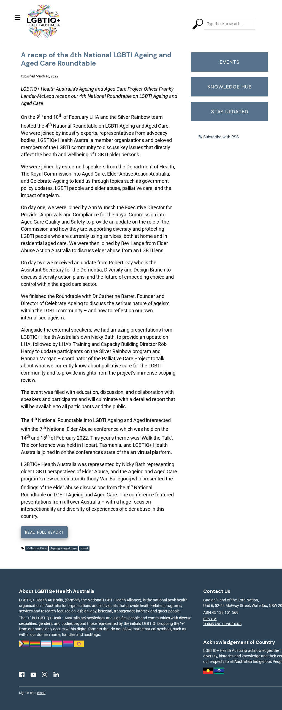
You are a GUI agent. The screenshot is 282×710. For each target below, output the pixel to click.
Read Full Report (44, 532)
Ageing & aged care (63, 548)
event (84, 548)
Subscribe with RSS (221, 137)
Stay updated (229, 111)
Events (230, 62)
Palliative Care (37, 548)
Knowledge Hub (230, 87)
